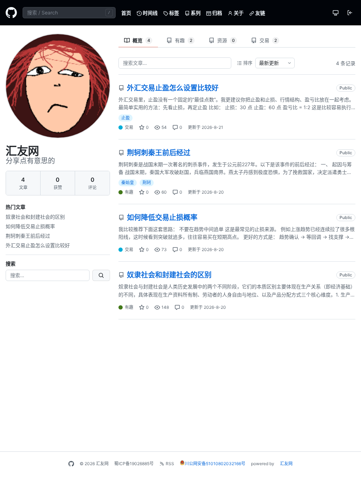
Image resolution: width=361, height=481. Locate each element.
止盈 (125, 117)
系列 (195, 13)
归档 (216, 13)
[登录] (349, 12)
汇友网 (286, 463)
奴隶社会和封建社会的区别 (35, 217)
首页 (126, 13)
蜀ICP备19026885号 (134, 463)
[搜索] (101, 275)
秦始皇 (127, 182)
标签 (173, 13)
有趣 (183, 40)
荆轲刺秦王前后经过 (28, 236)
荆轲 (146, 182)
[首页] (11, 12)
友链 (259, 13)
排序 (247, 62)
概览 (141, 40)
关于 (238, 13)
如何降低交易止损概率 (30, 226)
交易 (268, 40)
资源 (226, 40)
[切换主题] (335, 12)
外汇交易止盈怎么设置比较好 (38, 245)
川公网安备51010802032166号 (215, 463)
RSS (170, 463)
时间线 (150, 13)
